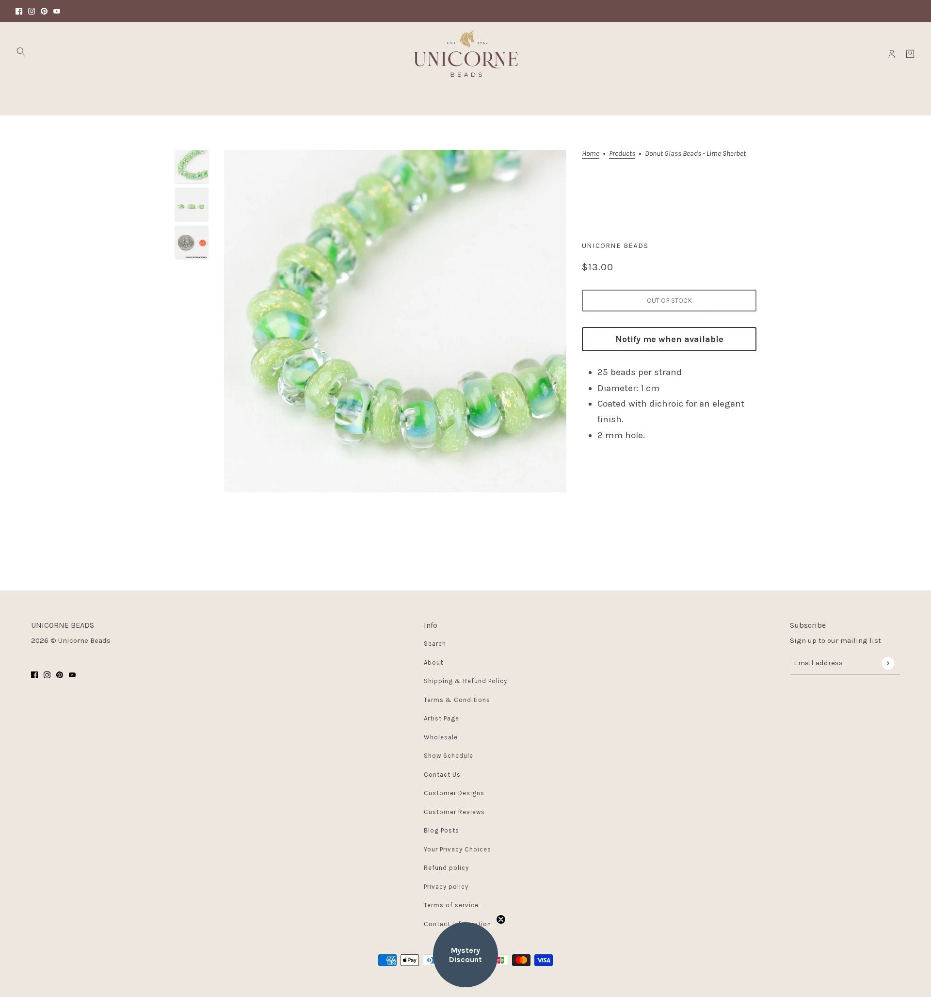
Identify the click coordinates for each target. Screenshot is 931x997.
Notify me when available (669, 339)
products (622, 154)
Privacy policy (446, 886)
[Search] (21, 51)
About (433, 662)
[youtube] (56, 11)
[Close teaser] (501, 919)
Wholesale (441, 737)
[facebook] (19, 11)
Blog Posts (441, 830)
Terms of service (451, 905)
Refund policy (446, 867)
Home (590, 154)
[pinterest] (44, 11)
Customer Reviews (454, 812)
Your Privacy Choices (457, 849)
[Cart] (910, 54)
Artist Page (441, 718)
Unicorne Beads (615, 245)
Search (435, 643)
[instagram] (31, 11)
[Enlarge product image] (395, 321)
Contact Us (442, 774)
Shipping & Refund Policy (465, 681)
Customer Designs (454, 793)
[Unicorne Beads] (465, 54)
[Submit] (887, 663)
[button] (465, 954)
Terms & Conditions (457, 699)
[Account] (891, 54)
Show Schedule (448, 755)
